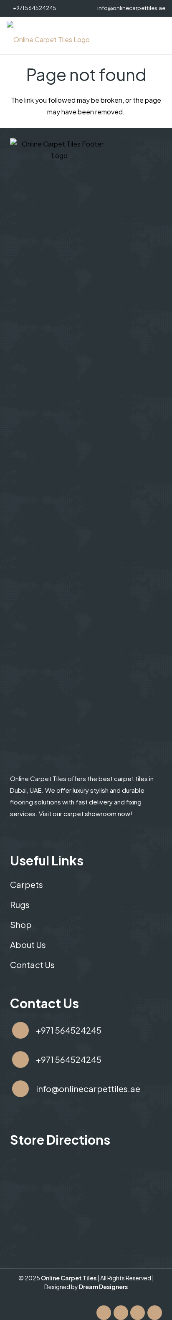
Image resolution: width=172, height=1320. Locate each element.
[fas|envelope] (20, 1088)
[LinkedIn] (154, 1312)
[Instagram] (137, 1312)
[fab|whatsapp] (20, 1059)
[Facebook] (103, 1312)
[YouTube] (121, 1312)
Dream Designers (103, 1286)
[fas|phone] (20, 1030)
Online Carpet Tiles (69, 1278)
